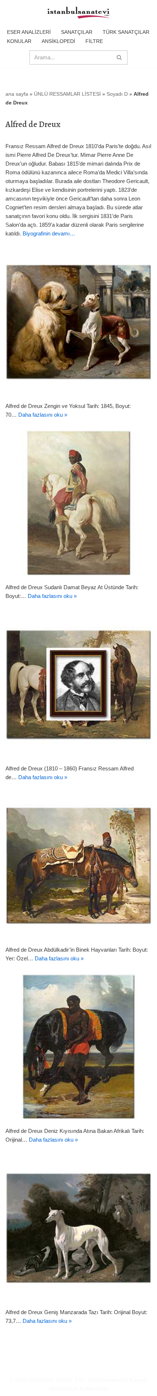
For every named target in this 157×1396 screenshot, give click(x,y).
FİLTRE (94, 41)
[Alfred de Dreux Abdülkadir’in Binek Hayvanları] (78, 865)
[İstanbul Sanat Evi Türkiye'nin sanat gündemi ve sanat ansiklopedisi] (78, 13)
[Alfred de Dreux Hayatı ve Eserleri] (78, 684)
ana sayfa (16, 94)
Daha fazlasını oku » (42, 415)
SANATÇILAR (76, 32)
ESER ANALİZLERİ (29, 32)
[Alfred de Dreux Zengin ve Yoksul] (78, 321)
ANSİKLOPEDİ (58, 41)
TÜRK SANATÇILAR (126, 32)
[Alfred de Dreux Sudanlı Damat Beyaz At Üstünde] (78, 503)
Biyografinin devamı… (49, 233)
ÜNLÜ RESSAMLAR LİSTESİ (67, 94)
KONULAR (19, 41)
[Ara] (119, 57)
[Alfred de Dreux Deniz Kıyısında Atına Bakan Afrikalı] (78, 1046)
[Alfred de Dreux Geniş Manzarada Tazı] (78, 1228)
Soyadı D (117, 94)
